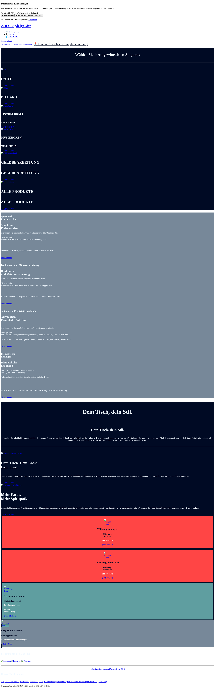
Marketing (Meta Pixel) (28, 13)
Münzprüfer (61, 682)
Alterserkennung (50, 682)
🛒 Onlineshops (12, 32)
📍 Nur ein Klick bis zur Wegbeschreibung (61, 44)
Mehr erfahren (6, 258)
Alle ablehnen (21, 15)
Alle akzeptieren (8, 15)
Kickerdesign (82, 682)
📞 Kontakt (10, 34)
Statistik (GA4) (9, 13)
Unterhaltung (93, 682)
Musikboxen (72, 682)
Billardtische (24, 682)
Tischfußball (14, 682)
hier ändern (32, 20)
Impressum (104, 669)
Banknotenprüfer (36, 682)
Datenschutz (114, 669)
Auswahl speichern (35, 15)
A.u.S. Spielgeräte (16, 26)
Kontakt (95, 669)
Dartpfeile (5, 682)
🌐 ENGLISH (12, 37)
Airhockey (103, 682)
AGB (123, 669)
